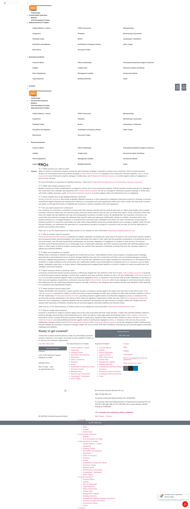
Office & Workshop (84, 62)
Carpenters (36, 33)
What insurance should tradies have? (57, 289)
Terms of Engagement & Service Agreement (135, 359)
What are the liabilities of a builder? (56, 252)
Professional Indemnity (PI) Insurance (52, 237)
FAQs (125, 347)
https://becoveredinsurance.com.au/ (121, 231)
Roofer (80, 39)
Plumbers (81, 33)
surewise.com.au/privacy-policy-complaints (116, 412)
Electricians (36, 50)
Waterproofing (128, 28)
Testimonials (128, 354)
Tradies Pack (82, 68)
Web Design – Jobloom (103, 416)
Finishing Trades (38, 39)
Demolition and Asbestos (41, 44)
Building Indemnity (84, 79)
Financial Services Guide (132, 363)
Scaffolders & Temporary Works (89, 44)
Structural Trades (84, 50)
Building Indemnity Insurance (49, 199)
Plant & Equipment (39, 73)
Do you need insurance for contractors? (58, 208)
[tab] (95, 186)
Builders (86, 437)
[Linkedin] (135, 368)
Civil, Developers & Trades (93, 439)
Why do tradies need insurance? (55, 310)
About (33, 88)
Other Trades (128, 44)
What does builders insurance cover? (57, 186)
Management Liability (85, 73)
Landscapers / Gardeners (132, 39)
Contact (32, 86)
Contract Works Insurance (87, 191)
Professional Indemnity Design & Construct (138, 62)
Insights (126, 351)
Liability (35, 68)
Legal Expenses (38, 79)
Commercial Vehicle (130, 73)
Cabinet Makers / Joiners (41, 28)
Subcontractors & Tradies (39, 22)
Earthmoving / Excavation (132, 33)
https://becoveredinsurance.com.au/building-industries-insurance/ (117, 182)
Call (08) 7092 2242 (46, 344)
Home (81, 420)
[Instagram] (130, 368)
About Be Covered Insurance (41, 5)
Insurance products (36, 57)
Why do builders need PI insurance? (56, 234)
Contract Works (38, 62)
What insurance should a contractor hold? (58, 270)
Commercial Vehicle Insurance (104, 322)
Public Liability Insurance (132, 273)
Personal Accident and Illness (133, 68)
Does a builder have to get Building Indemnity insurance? (64, 197)
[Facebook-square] (125, 368)
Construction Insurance (38, 15)
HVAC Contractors (84, 28)
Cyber (125, 79)
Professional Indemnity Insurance (103, 176)
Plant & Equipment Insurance (135, 298)
